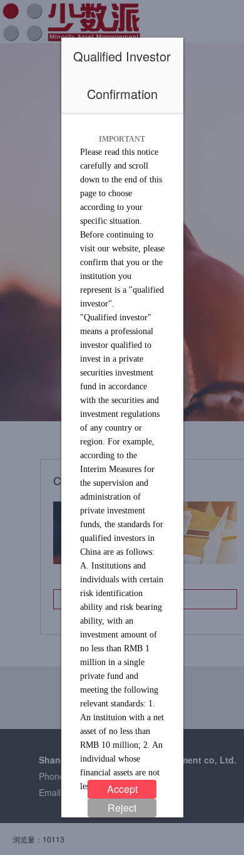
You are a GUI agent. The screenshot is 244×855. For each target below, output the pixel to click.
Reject (122, 807)
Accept (122, 789)
